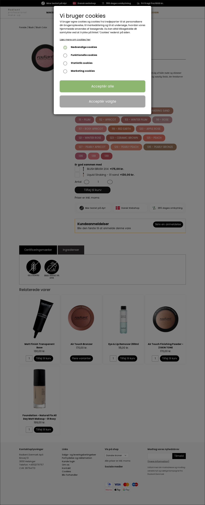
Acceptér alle (102, 86)
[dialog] (102, 252)
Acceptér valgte (102, 101)
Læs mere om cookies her (75, 39)
